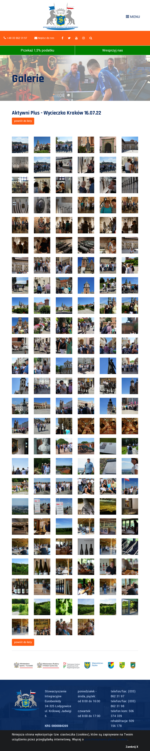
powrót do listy (23, 121)
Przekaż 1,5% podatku (37, 50)
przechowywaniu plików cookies (106, 739)
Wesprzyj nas (112, 50)
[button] (90, 38)
